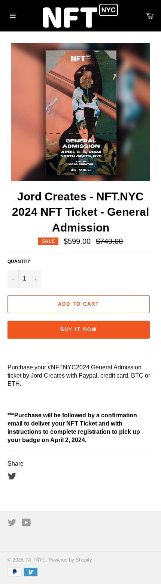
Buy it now (78, 329)
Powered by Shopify (70, 560)
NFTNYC (36, 560)
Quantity (18, 261)
